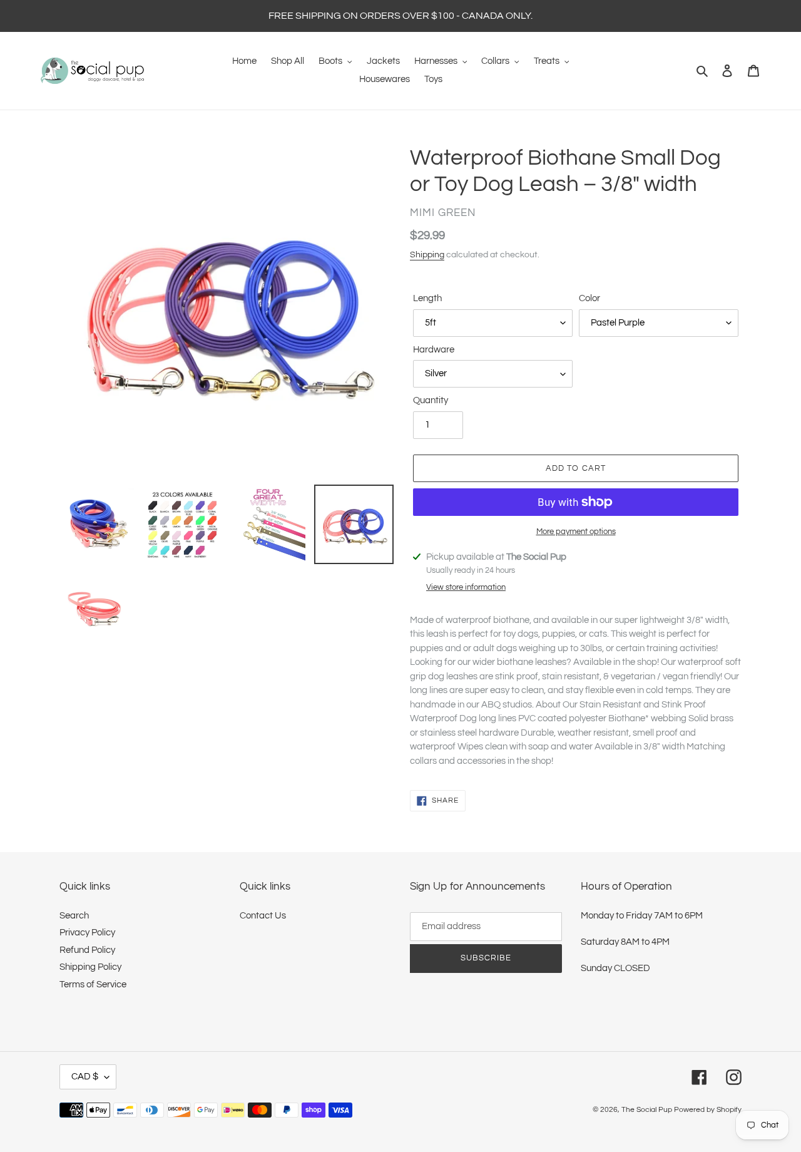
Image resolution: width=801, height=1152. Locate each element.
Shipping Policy (90, 967)
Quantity (430, 400)
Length (427, 298)
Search (74, 915)
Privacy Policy (87, 932)
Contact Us (263, 915)
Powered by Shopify (708, 1110)
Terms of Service (92, 984)
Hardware (433, 349)
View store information (466, 587)
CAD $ (84, 1076)
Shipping (427, 254)
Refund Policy (87, 950)
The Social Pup (646, 1110)
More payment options (576, 531)
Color (589, 298)
